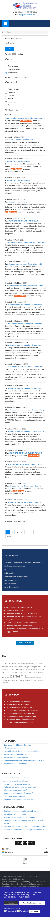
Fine (9, 536)
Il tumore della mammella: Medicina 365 (22, 710)
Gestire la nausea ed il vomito (18, 704)
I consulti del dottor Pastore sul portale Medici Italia (24, 826)
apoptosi (5, 667)
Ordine (7, 77)
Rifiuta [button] (11, 903)
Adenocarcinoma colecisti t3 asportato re (26, 431)
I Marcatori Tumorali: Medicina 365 (20, 720)
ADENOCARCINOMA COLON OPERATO (25, 453)
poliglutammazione (27, 664)
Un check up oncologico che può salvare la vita (22, 811)
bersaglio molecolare (38, 667)
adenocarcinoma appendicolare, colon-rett (26, 242)
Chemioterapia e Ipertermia (14, 814)
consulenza (6, 669)
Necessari (11, 911)
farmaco (5, 683)
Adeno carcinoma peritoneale (20, 140)
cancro (39, 663)
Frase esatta (12, 72)
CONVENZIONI (25, 643)
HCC (6, 569)
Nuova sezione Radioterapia (14, 754)
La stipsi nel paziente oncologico (19, 707)
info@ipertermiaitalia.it (26, 15)
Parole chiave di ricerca (14, 39)
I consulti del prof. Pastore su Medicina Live (21, 751)
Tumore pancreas (10, 580)
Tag (9, 105)
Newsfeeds (12, 102)
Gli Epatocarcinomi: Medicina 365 (19, 723)
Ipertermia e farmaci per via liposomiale (29, 680)
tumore (14, 669)
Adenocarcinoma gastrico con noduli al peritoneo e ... (23, 562)
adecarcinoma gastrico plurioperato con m (25, 118)
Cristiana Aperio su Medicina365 (19, 626)
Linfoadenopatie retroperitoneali (16, 577)
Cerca (10, 49)
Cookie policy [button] (10, 897)
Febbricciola (8, 573)
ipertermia (18, 676)
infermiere (20, 669)
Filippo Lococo (12, 632)
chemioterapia (11, 663)
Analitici (24, 911)
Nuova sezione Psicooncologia (15, 757)
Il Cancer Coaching (11, 748)
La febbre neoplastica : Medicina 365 (21, 717)
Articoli (10, 99)
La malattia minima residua (34, 669)
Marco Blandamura (15, 667)
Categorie (11, 92)
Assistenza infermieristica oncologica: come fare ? (23, 829)
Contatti (11, 95)
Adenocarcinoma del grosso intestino (24, 486)
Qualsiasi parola (14, 69)
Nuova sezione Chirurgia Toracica (17, 745)
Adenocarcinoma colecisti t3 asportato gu (26, 410)
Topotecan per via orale (17, 672)
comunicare (6, 680)
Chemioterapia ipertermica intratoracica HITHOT (25, 629)
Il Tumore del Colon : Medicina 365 (20, 713)
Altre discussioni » (11, 587)
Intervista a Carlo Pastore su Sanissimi (21, 622)
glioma (13, 680)
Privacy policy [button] (24, 897)
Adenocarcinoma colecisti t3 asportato (25, 305)
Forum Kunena (13, 89)
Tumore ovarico (10, 584)
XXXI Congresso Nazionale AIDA (19, 607)
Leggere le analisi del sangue (18, 701)
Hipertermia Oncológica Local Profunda (19, 817)
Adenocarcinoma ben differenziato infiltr (25, 264)
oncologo (26, 667)
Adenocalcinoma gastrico (18, 161)
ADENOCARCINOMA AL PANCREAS (22, 221)
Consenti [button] (34, 911)
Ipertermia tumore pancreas (14, 566)
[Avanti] (37, 532)
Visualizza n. (9, 110)
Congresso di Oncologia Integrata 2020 (22, 613)
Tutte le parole (13, 66)
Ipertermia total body (14, 610)
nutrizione (5, 672)
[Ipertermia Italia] (25, 6)
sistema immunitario (34, 677)
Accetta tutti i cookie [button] (32, 903)
